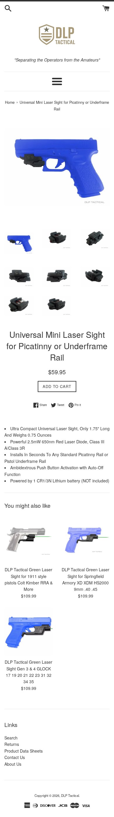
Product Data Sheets (23, 751)
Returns (11, 744)
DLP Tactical (70, 795)
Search (11, 738)
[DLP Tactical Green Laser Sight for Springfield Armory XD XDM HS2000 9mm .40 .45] (85, 539)
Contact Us (14, 757)
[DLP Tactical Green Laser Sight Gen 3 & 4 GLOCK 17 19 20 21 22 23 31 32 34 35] (28, 632)
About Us (12, 764)
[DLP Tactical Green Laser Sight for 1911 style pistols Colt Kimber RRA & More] (28, 539)
